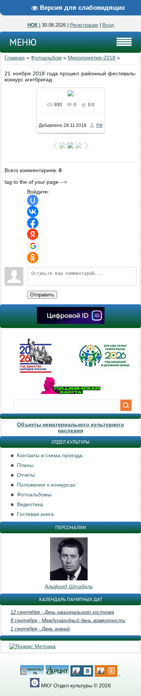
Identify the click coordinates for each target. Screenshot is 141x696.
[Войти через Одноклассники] (32, 257)
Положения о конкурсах (46, 485)
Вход (108, 25)
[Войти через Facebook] (32, 223)
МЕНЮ (22, 42)
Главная (15, 58)
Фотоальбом (46, 58)
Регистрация (84, 25)
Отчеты (26, 475)
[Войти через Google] (33, 246)
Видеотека (30, 504)
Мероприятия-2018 (91, 58)
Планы (25, 465)
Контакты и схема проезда (49, 455)
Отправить (42, 295)
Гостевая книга (35, 514)
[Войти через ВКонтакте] (32, 211)
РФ (99, 125)
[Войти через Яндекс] (32, 234)
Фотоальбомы (34, 494)
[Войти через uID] (32, 200)
